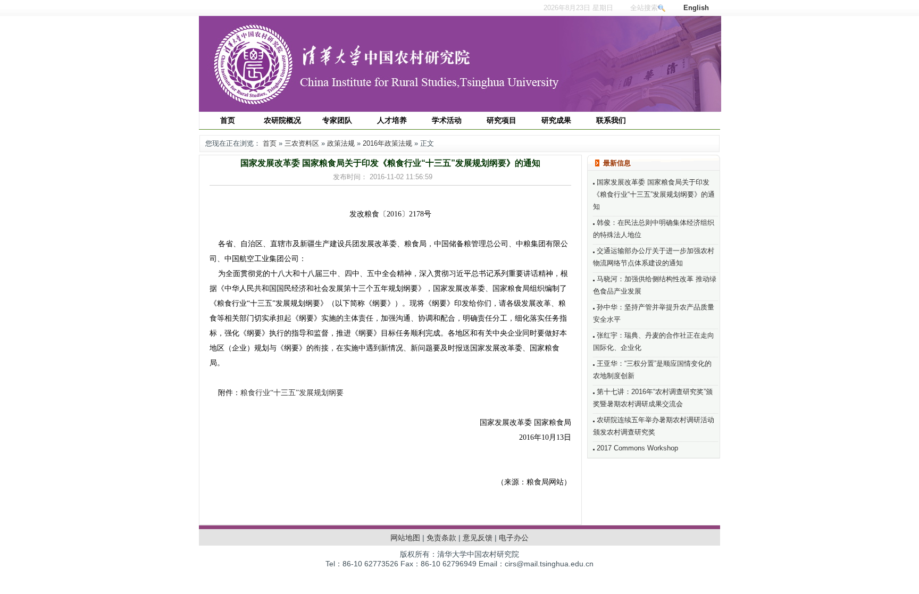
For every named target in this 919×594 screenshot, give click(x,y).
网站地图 (405, 537)
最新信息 (617, 163)
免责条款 (441, 537)
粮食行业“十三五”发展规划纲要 (292, 393)
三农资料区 (302, 143)
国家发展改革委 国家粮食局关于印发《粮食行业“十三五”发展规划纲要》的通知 (654, 194)
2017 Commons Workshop (636, 448)
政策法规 (341, 143)
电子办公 (514, 537)
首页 (270, 143)
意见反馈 (477, 537)
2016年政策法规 (387, 143)
